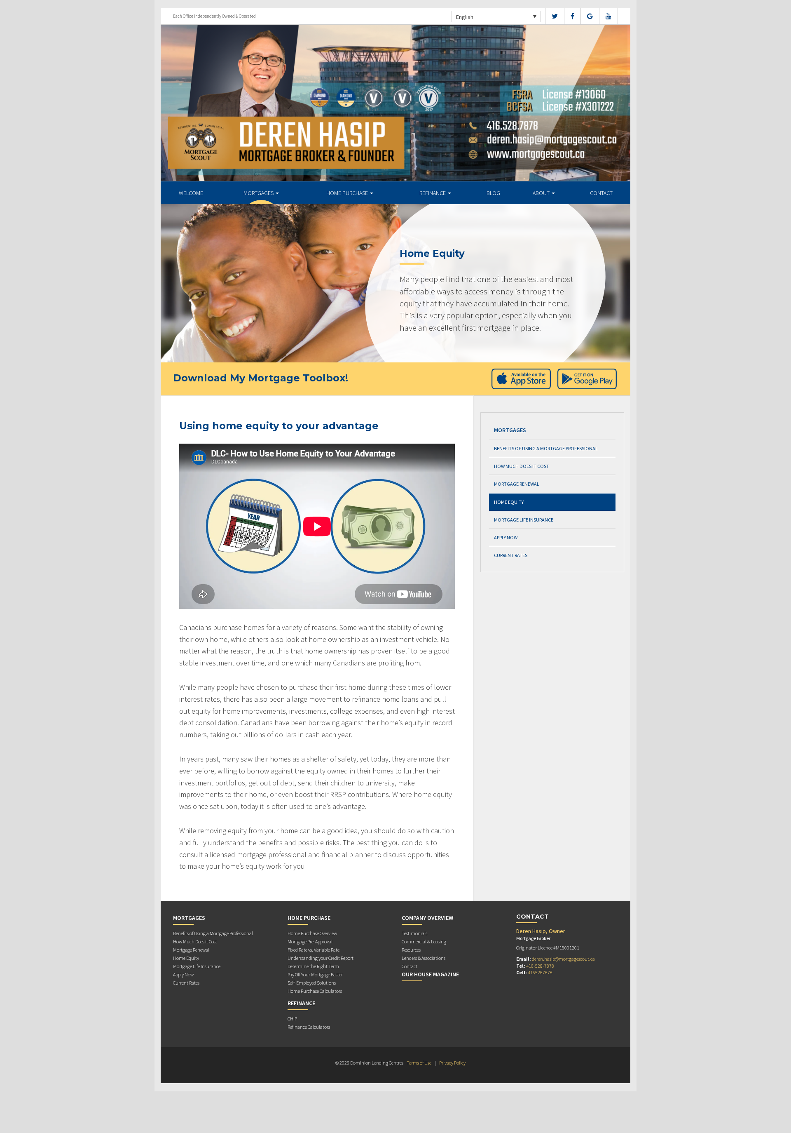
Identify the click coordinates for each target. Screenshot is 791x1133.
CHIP (292, 1018)
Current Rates (510, 555)
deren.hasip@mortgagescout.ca (563, 959)
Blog (493, 193)
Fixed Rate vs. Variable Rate (313, 950)
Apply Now (505, 537)
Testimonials (414, 933)
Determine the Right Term (313, 966)
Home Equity (509, 502)
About (542, 193)
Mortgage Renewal (516, 484)
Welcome (191, 193)
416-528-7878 (540, 966)
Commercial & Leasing (424, 941)
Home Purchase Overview (312, 933)
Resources (411, 950)
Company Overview (427, 917)
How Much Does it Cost (521, 466)
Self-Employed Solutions (312, 983)
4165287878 (540, 972)
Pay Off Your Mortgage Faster (315, 974)
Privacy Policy (452, 1063)
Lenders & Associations (423, 958)
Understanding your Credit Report (320, 958)
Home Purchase (347, 193)
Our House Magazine (430, 974)
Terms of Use (419, 1063)
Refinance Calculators (309, 1027)
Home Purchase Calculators (315, 991)
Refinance (433, 193)
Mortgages (259, 193)
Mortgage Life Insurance (523, 520)
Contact (601, 193)
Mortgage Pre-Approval (310, 941)
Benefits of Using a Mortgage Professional (546, 448)
